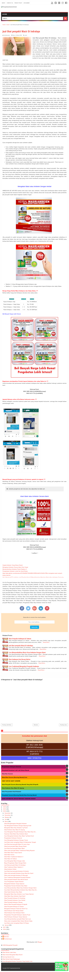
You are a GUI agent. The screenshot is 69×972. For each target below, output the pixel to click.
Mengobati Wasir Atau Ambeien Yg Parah (16, 827)
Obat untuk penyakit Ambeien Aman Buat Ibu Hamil (18, 873)
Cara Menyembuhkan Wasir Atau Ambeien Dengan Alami (27, 652)
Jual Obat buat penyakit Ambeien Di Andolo (16, 871)
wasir (26, 35)
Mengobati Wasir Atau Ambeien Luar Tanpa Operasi (19, 894)
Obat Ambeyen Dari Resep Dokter (19, 659)
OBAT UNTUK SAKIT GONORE (11, 781)
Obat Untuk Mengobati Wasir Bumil (12, 954)
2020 (4, 807)
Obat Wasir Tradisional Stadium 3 (13, 856)
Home (5, 14)
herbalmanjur (8, 939)
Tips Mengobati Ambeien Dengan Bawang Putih (17, 825)
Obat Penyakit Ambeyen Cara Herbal (14, 900)
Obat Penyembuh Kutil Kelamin (11, 791)
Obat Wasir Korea (9, 854)
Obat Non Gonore (7, 773)
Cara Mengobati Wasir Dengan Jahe (14, 861)
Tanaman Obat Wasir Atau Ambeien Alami (16, 834)
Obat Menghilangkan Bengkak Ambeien (15, 823)
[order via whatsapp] (61, 970)
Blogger (40, 942)
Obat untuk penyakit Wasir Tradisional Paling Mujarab (19, 850)
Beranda (36, 724)
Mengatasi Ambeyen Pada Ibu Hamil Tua (15, 908)
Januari (7, 925)
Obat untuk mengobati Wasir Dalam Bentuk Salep (18, 921)
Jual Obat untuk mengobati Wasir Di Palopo (16, 923)
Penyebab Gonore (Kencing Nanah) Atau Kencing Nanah (19, 795)
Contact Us (10, 3)
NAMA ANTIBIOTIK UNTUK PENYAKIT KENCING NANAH (18, 798)
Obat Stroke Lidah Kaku (9, 952)
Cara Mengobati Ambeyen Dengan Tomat (16, 840)
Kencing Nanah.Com (8, 957)
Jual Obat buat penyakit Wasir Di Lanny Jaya (17, 844)
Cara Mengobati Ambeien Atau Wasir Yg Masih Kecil (19, 836)
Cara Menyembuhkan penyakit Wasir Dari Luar (17, 919)
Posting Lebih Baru (6, 724)
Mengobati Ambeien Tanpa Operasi (14, 883)
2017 (4, 927)
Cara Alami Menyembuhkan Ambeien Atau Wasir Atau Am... (21, 890)
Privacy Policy (18, 3)
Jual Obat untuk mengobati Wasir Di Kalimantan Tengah (20, 842)
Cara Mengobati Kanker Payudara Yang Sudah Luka (17, 961)
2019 (4, 809)
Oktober (7, 817)
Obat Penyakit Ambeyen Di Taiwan (20, 639)
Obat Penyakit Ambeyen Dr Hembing (14, 898)
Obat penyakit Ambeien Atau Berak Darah (16, 879)
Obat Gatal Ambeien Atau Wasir (13, 892)
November (8, 815)
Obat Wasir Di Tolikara (10, 858)
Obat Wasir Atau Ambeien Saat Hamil (14, 896)
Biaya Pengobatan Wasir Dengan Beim (15, 863)
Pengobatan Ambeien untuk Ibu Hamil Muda (15, 571)
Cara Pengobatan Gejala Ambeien (14, 881)
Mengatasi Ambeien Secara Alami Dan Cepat (15, 567)
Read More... (46, 642)
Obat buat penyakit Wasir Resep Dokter (15, 846)
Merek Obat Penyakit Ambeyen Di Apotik (15, 904)
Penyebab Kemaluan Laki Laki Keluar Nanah (15, 770)
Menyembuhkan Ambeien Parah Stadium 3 (15, 569)
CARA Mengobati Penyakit (10, 945)
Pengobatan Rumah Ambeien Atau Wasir (15, 885)
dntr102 (6, 936)
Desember (8, 813)
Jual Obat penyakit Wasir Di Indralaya (21, 645)
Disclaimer (26, 3)
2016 (4, 929)
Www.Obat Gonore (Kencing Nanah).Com (14, 777)
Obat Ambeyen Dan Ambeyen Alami (14, 912)
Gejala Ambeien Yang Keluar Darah (13, 565)
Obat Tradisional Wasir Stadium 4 (13, 867)
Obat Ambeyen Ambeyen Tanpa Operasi (15, 917)
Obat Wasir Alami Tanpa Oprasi (13, 852)
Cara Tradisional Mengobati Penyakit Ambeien (24, 666)
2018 (4, 811)
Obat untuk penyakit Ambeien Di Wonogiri (16, 875)
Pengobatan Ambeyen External (11, 766)
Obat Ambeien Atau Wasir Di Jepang (13, 788)
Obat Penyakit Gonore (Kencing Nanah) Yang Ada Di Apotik (20, 784)
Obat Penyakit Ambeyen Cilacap (13, 902)
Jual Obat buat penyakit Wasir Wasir (14, 848)
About (3, 3)
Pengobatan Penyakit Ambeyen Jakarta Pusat (17, 915)
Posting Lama (63, 724)
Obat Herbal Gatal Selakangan (11, 959)
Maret (6, 821)
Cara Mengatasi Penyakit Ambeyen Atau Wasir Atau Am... (20, 832)
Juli (6, 819)
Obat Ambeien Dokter (10, 869)
